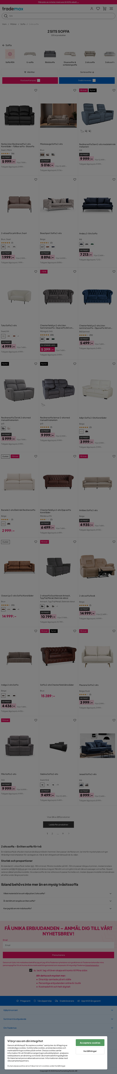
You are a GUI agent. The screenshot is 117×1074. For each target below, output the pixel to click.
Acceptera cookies (90, 1042)
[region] (56, 1052)
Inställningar (90, 1051)
